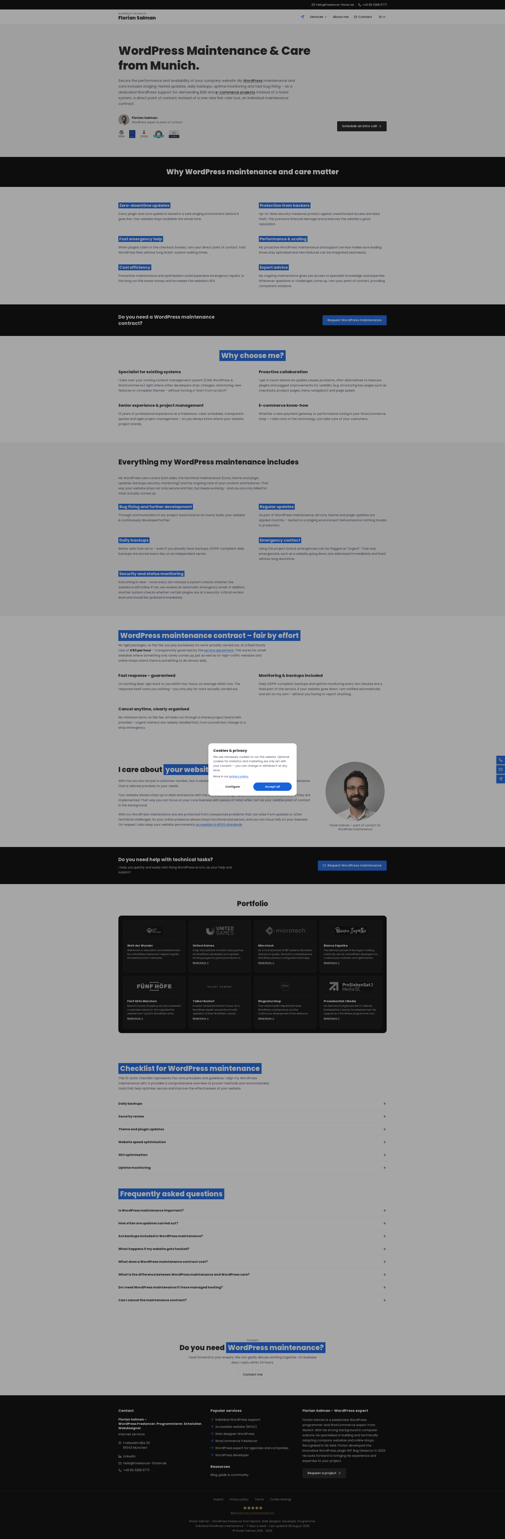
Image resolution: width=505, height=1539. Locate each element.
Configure (232, 787)
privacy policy (238, 776)
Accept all (272, 787)
